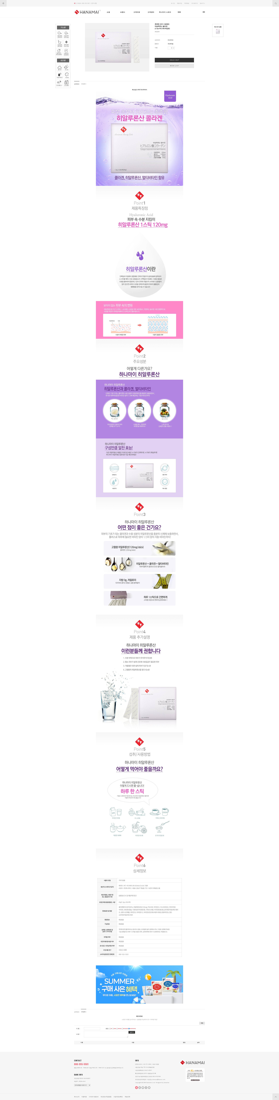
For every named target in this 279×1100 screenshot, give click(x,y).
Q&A (179, 12)
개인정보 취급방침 (106, 1096)
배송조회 (127, 1096)
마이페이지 (194, 3)
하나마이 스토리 (165, 12)
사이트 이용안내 (93, 1096)
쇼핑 (108, 12)
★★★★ (125, 1028)
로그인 (173, 3)
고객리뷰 (137, 12)
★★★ (119, 1028)
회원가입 (179, 3)
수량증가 (173, 47)
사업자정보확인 (118, 1096)
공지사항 (94, 3)
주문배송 (186, 3)
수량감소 (173, 48)
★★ (115, 1028)
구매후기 (83, 84)
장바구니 (202, 3)
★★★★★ (133, 1028)
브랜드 (122, 12)
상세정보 (76, 84)
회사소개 (76, 1096)
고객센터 (151, 12)
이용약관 (84, 1096)
